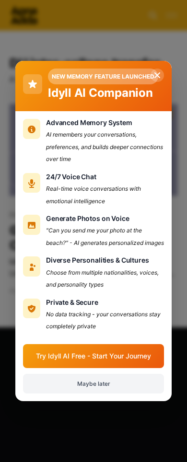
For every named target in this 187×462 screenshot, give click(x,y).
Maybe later (93, 383)
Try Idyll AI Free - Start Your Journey (93, 356)
